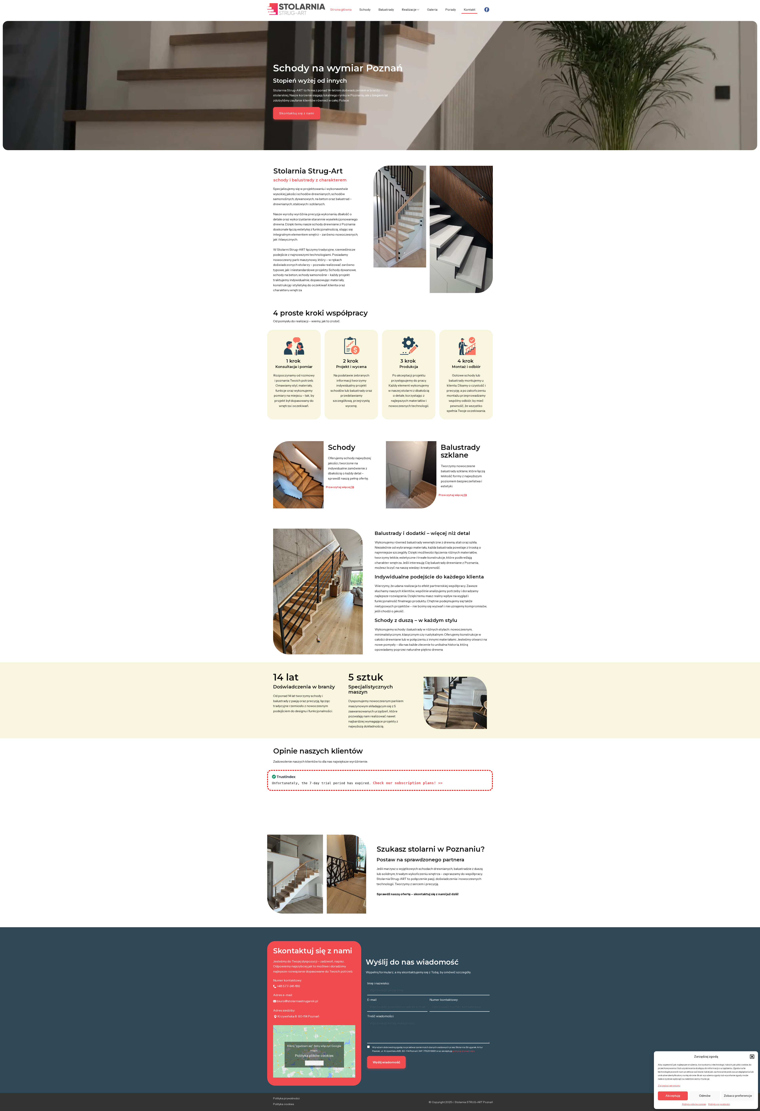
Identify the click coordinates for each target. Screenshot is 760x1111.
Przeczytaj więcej (338, 487)
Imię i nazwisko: (378, 983)
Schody (364, 9)
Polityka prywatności (719, 1104)
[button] (752, 1057)
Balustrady (386, 9)
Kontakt (469, 9)
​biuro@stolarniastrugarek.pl (297, 1001)
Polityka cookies (283, 1104)
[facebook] (486, 9)
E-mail (371, 1000)
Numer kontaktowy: (443, 1000)
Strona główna (341, 9)
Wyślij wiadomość (386, 1062)
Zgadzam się (314, 1063)
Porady (450, 9)
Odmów (705, 1096)
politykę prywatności (464, 1050)
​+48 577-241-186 (288, 986)
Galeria (432, 9)
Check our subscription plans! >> (408, 783)
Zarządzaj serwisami (669, 1085)
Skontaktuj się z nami (296, 113)
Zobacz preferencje (738, 1096)
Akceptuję (672, 1096)
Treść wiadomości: (380, 1016)
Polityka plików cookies (694, 1104)
